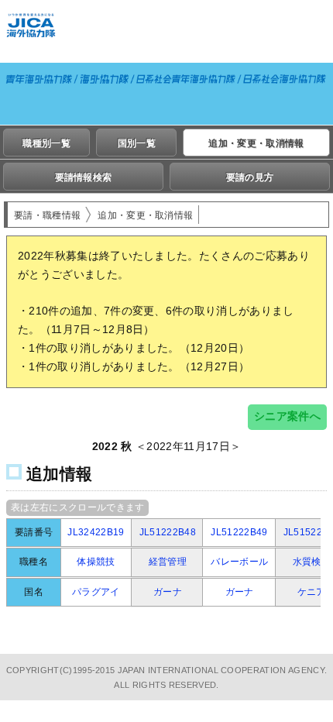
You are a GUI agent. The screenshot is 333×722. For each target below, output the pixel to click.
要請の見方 (250, 177)
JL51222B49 (239, 532)
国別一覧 (137, 143)
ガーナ (167, 591)
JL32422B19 (95, 532)
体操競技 (96, 561)
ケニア (311, 591)
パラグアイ (96, 591)
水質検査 (312, 561)
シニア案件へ (287, 416)
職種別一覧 (46, 143)
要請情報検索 (83, 177)
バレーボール (239, 561)
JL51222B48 (167, 532)
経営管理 (168, 561)
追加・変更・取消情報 (256, 143)
